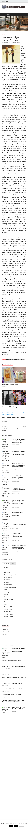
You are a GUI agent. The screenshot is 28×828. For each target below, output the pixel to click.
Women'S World (8, 616)
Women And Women (9, 606)
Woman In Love (8, 597)
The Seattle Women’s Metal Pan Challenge (12, 683)
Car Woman (7, 572)
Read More (21, 826)
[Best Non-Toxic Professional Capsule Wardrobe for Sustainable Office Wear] (6, 545)
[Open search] (24, 15)
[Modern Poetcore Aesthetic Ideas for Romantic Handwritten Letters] (6, 439)
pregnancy (13, 359)
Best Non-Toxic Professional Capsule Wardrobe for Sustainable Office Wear (18, 547)
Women (3, 34)
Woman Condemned (7, 672)
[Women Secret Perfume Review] (14, 375)
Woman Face (7, 594)
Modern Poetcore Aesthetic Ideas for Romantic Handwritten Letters (18, 441)
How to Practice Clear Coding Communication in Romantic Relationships (18, 465)
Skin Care (6, 589)
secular (19, 359)
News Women (8, 577)
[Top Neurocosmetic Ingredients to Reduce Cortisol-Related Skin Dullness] (6, 533)
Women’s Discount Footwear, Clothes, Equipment (14, 677)
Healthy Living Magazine (10, 574)
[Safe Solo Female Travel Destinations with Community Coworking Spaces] (6, 500)
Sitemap (5, 634)
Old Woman (7, 579)
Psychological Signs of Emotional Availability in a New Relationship (18, 489)
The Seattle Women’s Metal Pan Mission (11, 660)
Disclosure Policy (7, 631)
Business (6, 567)
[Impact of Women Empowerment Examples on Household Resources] (14, 414)
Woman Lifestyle (8, 599)
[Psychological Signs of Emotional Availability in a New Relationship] (6, 488)
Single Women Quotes (10, 587)
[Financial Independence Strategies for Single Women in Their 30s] (6, 523)
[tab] (6, 563)
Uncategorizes (8, 592)
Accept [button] (11, 826)
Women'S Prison (8, 614)
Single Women (8, 584)
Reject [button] (16, 826)
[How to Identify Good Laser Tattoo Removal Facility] (6, 707)
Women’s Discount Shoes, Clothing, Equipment (13, 666)
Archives (13, 563)
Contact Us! (5, 629)
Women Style (7, 611)
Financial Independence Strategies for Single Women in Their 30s (19, 524)
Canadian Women (9, 570)
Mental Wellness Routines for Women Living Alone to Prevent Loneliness (19, 477)
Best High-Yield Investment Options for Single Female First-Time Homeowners (18, 453)
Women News (8, 609)
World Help (7, 619)
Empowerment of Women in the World (11, 694)
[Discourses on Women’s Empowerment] (14, 397)
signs (23, 359)
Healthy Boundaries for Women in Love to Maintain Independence (18, 514)
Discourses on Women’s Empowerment (12, 407)
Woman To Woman (9, 601)
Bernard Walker (16, 42)
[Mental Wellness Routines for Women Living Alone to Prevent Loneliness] (6, 476)
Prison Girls (7, 582)
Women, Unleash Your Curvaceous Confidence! (13, 689)
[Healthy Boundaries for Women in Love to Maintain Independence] (6, 512)
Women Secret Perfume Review (10, 384)
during (8, 359)
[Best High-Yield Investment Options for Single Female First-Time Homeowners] (6, 451)
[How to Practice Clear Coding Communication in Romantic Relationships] (6, 463)
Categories (6, 563)
